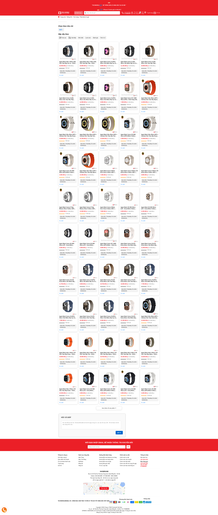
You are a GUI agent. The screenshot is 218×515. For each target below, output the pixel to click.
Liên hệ (59, 465)
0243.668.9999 (144, 463)
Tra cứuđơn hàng (136, 13)
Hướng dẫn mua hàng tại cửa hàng (108, 457)
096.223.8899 (144, 464)
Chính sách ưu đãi (124, 457)
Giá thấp (73, 37)
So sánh (61, 75)
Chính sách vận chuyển (125, 459)
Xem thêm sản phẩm (108, 408)
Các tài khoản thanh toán (64, 461)
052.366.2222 (144, 459)
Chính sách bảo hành (125, 461)
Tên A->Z (102, 37)
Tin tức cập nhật (103, 465)
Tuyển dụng (61, 463)
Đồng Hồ (81, 463)
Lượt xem (88, 37)
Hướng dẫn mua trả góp (105, 461)
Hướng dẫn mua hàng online (106, 459)
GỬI (128, 446)
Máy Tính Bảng (82, 459)
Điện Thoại (81, 457)
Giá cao (64, 37)
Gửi (120, 432)
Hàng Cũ (81, 465)
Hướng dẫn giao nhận (104, 463)
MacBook (81, 461)
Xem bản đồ (104, 488)
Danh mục (78, 12)
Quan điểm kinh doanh (63, 459)
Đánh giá (95, 37)
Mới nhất (80, 37)
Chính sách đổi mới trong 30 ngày (128, 463)
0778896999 (143, 466)
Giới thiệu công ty (62, 457)
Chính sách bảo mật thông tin (127, 465)
